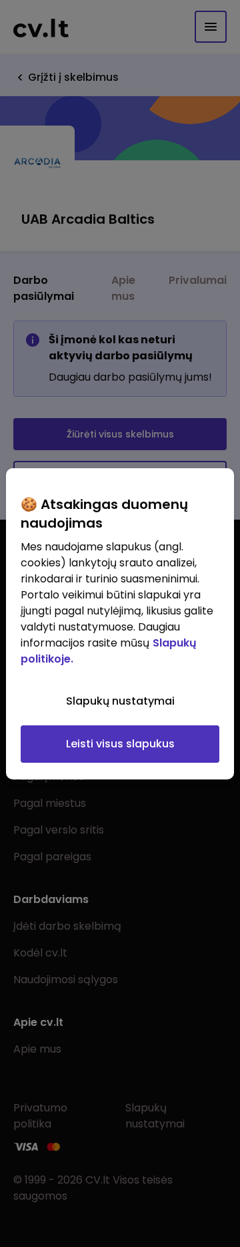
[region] (120, 623)
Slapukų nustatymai (120, 701)
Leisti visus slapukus (120, 743)
